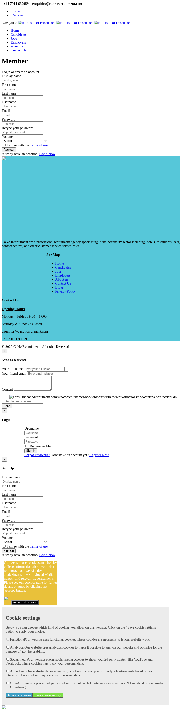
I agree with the (27, 145)
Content (7, 389)
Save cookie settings (48, 695)
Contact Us (18, 50)
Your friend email (14, 373)
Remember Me (40, 446)
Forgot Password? (37, 455)
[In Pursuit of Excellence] (74, 23)
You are (7, 136)
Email (6, 111)
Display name (11, 76)
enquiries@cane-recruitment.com (57, 4)
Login (15, 11)
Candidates (18, 34)
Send (7, 406)
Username (9, 102)
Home (15, 30)
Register (17, 15)
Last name (9, 93)
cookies (30, 582)
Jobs (14, 38)
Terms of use (39, 145)
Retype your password (17, 128)
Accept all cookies (25, 602)
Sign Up (9, 550)
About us (17, 46)
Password (8, 119)
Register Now (99, 455)
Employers (18, 42)
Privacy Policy (65, 291)
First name (9, 85)
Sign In (30, 450)
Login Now (47, 154)
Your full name (12, 369)
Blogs (59, 287)
